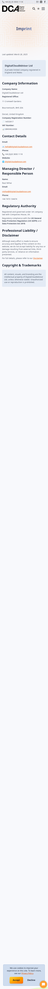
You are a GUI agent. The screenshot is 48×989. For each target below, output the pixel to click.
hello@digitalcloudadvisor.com (18, 146)
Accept (16, 980)
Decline (31, 980)
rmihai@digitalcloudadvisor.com (16, 191)
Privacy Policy (27, 973)
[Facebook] (45, 2)
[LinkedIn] (41, 2)
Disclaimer (37, 258)
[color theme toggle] (38, 9)
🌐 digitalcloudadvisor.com (14, 161)
